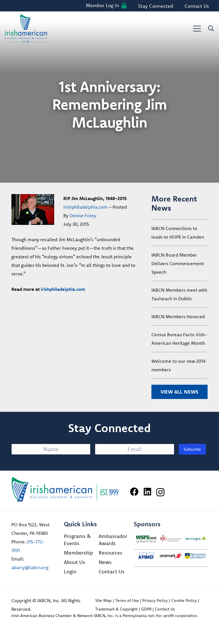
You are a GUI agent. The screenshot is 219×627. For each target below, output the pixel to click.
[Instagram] (160, 492)
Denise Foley (83, 215)
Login (70, 571)
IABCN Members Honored (178, 316)
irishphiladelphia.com (85, 207)
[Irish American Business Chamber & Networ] (65, 489)
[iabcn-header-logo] (26, 28)
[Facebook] (134, 491)
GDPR (146, 609)
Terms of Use (127, 600)
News (105, 562)
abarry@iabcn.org (29, 567)
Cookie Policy (184, 600)
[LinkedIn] (147, 491)
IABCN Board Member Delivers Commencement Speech (177, 263)
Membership (78, 552)
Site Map (103, 600)
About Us (74, 562)
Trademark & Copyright (116, 609)
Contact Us (111, 571)
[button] (197, 29)
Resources (110, 552)
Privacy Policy (155, 600)
